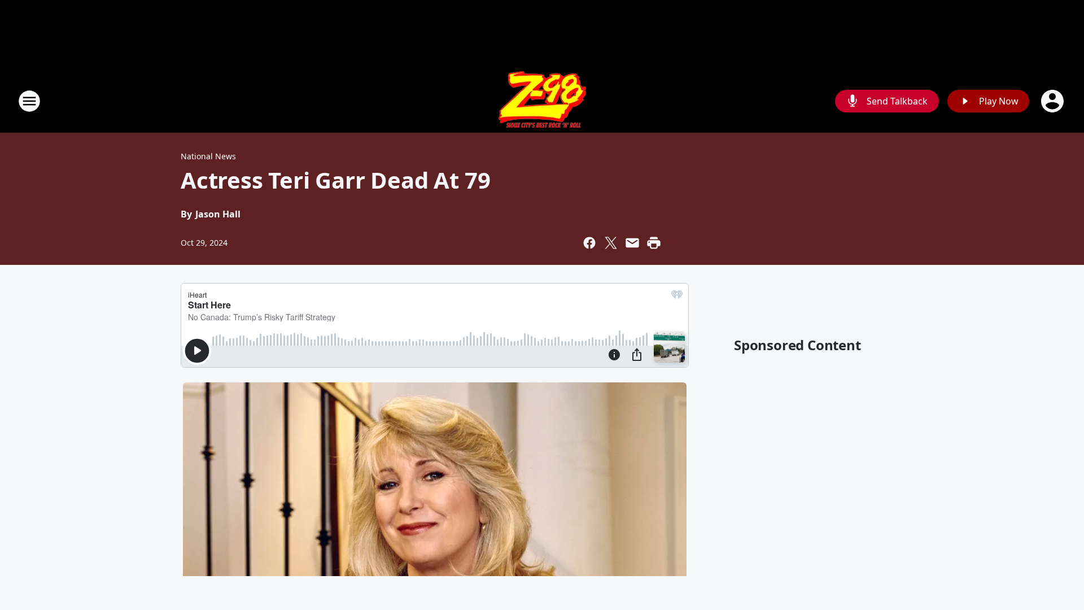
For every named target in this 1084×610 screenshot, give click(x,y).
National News (208, 156)
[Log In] (1053, 101)
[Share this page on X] (611, 243)
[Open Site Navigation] (29, 101)
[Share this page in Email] (632, 243)
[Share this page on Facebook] (589, 243)
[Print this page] (654, 243)
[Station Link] (542, 100)
